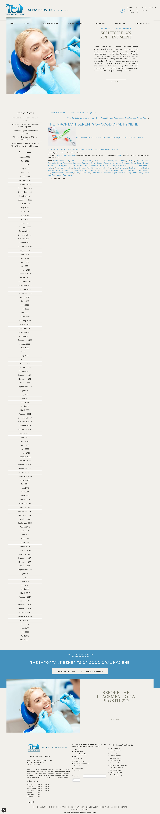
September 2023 (25, 293)
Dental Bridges (115, 756)
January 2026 (25, 184)
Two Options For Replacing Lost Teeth (25, 119)
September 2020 (25, 430)
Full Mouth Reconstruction (119, 765)
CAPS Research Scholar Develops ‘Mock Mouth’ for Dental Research (25, 144)
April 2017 (25, 589)
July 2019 (25, 484)
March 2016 (25, 640)
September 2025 (25, 200)
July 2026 (25, 161)
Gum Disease (79, 168)
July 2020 (25, 437)
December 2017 (24, 558)
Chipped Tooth (142, 161)
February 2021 (25, 414)
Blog (58, 155)
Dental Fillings (115, 748)
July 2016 (25, 624)
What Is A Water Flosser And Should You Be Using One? (72, 113)
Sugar (114, 173)
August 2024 (25, 251)
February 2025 (25, 227)
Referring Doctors (142, 23)
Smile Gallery (99, 23)
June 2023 (25, 305)
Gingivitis (133, 166)
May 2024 (25, 262)
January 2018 (24, 554)
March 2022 (25, 363)
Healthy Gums (107, 168)
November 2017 (24, 562)
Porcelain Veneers (116, 768)
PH (49, 173)
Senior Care (85, 173)
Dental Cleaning (122, 163)
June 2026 (25, 165)
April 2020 (25, 449)
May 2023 (25, 309)
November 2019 (24, 469)
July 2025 (25, 208)
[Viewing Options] (3, 810)
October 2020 (25, 426)
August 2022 (25, 344)
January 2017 (24, 601)
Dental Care (109, 163)
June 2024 (24, 258)
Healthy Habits (121, 168)
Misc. (69, 155)
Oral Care (105, 170)
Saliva (76, 173)
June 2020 (24, 441)
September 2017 (25, 570)
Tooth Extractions (116, 760)
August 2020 (25, 433)
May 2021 (25, 402)
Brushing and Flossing (116, 161)
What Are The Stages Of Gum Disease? (24, 138)
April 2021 (25, 406)
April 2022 (25, 360)
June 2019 (25, 488)
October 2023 (25, 289)
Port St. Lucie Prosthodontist (39, 770)
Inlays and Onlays (116, 772)
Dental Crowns (115, 758)
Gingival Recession (120, 166)
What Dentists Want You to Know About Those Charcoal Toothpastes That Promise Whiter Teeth (107, 118)
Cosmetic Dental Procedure (60, 163)
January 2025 (24, 231)
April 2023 (25, 313)
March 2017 (25, 593)
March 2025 (25, 223)
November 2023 (25, 286)
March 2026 (25, 177)
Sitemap (85, 809)
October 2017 (24, 566)
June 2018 (25, 535)
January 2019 (24, 507)
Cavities (131, 161)
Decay (99, 163)
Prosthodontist (57, 173)
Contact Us (120, 23)
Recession (69, 173)
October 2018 (24, 519)
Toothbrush (57, 175)
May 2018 (25, 539)
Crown (93, 163)
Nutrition (85, 170)
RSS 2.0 (119, 155)
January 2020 (25, 461)
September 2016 (25, 616)
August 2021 (25, 391)
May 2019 (25, 492)
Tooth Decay (137, 173)
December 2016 (24, 605)
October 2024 (25, 243)
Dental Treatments (76, 23)
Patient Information (50, 23)
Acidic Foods (58, 161)
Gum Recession (93, 168)
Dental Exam (136, 163)
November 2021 (24, 379)
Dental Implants (76, 166)
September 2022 (25, 340)
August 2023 (25, 297)
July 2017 (25, 578)
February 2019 (25, 504)
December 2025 (25, 188)
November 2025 (25, 192)
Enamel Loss (105, 166)
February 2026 (25, 180)
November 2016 (24, 609)
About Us (28, 23)
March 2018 (25, 546)
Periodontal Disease (140, 170)
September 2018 (25, 523)
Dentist (87, 166)
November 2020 (25, 422)
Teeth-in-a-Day (115, 763)
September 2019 (25, 476)
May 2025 (25, 215)
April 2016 (25, 636)
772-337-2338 (133, 12)
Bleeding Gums (85, 161)
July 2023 (25, 301)
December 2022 (25, 328)
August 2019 (25, 480)
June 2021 (25, 398)
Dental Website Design (72, 812)
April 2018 (25, 542)
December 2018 (24, 511)
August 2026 (25, 157)
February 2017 (25, 597)
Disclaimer (75, 809)
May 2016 (25, 632)
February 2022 (25, 367)
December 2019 (24, 465)
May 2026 (25, 169)
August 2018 (25, 527)
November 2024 (25, 239)
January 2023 (25, 324)
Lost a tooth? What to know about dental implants (25, 125)
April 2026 (25, 173)
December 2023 (25, 282)
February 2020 (25, 457)
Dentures (113, 753)
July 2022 (25, 348)
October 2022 (25, 336)
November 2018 (24, 515)
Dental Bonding (115, 770)
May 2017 (25, 585)
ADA (67, 161)
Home (12, 23)
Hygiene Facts (75, 170)
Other (74, 155)
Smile (93, 173)
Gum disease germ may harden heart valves (25, 132)
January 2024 (25, 278)
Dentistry (95, 166)
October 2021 (24, 383)
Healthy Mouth (134, 168)
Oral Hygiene (125, 170)
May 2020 (25, 445)
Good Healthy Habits (63, 168)
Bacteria (74, 161)
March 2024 (25, 270)
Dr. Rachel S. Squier (60, 770)
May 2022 (25, 356)
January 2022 (25, 371)
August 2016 (25, 620)
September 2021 (25, 387)
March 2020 (25, 453)
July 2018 (25, 531)
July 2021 (25, 395)
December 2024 (25, 235)
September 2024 (25, 247)
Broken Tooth (99, 161)
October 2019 (24, 472)
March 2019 (25, 500)
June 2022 (25, 352)
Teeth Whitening (116, 775)
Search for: (76, 776)
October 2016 (24, 613)
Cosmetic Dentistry (81, 163)
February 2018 (25, 550)
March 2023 (25, 317)
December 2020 (25, 418)
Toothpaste (67, 175)
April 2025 (25, 219)
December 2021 (24, 375)
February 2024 (25, 274)
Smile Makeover (104, 173)
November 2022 (25, 332)
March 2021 (25, 410)
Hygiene (64, 155)
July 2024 (25, 254)
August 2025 (25, 204)
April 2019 (25, 496)
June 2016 (25, 628)
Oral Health (114, 170)
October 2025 (25, 196)
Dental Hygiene (61, 166)
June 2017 (25, 581)
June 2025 (25, 212)
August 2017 (25, 574)
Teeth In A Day (124, 173)
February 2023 (25, 321)
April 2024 (25, 266)
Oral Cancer (95, 170)
